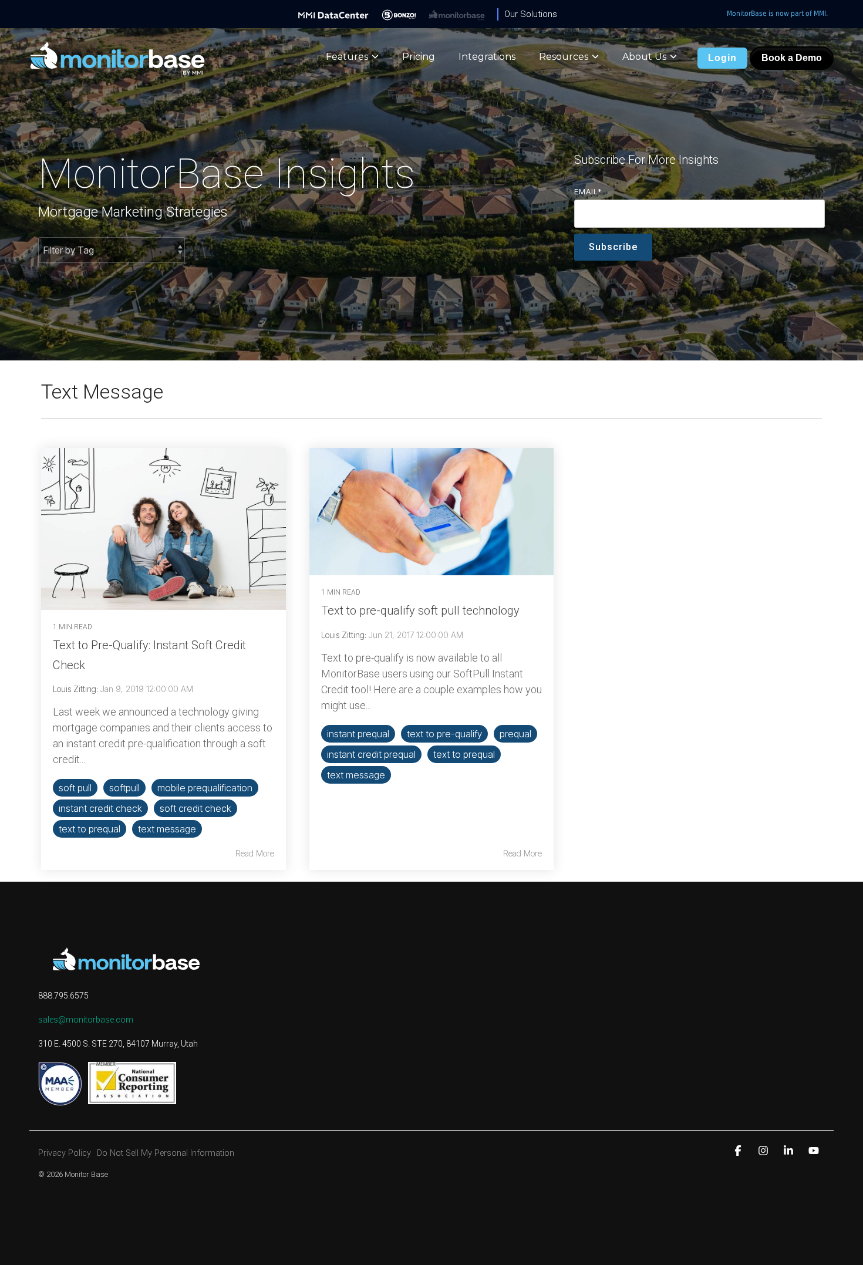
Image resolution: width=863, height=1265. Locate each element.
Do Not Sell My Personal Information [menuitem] (165, 1153)
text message (167, 829)
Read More (254, 853)
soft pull (75, 788)
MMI (820, 13)
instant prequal (358, 734)
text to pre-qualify (444, 734)
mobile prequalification (204, 788)
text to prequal (89, 829)
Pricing (418, 56)
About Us (644, 56)
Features (347, 56)
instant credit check (100, 808)
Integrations (487, 56)
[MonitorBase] (457, 14)
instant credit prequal (371, 754)
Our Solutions (530, 14)
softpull (124, 788)
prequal (515, 734)
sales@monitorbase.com (85, 1019)
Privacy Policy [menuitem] (64, 1153)
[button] (739, 1150)
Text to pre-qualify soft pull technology (420, 610)
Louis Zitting (74, 689)
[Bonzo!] (399, 14)
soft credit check (195, 808)
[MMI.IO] (333, 14)
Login (722, 58)
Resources (563, 56)
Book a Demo (791, 58)
